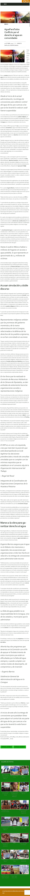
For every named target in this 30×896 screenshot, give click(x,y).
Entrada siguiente (19, 747)
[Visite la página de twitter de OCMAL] (26, 1)
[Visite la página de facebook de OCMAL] (23, 1)
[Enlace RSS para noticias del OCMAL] (28, 1)
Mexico (6, 24)
